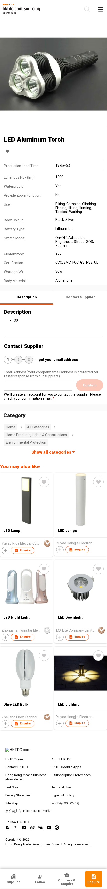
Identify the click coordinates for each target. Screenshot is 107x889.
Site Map (11, 803)
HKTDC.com (14, 759)
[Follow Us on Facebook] (7, 827)
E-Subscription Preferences (71, 775)
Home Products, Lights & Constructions (36, 435)
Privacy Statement (18, 795)
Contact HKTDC (16, 767)
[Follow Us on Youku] (57, 827)
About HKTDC (61, 759)
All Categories (38, 427)
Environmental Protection (26, 442)
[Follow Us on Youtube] (49, 827)
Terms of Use (61, 787)
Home (10, 427)
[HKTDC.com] (53, 752)
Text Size (11, 787)
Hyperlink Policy (63, 795)
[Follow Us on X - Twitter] (16, 827)
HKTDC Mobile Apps (66, 767)
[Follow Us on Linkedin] (24, 827)
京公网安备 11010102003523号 (27, 811)
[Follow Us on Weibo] (32, 827)
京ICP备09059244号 (66, 803)
